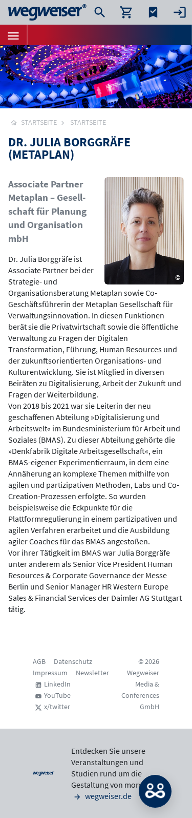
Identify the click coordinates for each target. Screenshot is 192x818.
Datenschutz (73, 661)
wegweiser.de (107, 796)
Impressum (50, 672)
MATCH (155, 791)
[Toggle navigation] (13, 35)
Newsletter (92, 672)
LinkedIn (57, 684)
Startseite (88, 122)
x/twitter (57, 706)
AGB (39, 661)
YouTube (57, 695)
